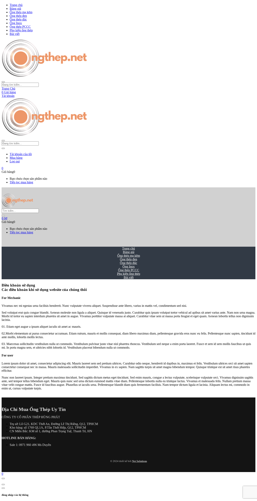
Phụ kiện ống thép (21, 30)
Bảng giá (15, 8)
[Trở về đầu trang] (3, 478)
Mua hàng (16, 157)
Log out (15, 161)
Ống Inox (16, 23)
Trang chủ (16, 5)
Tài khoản (8, 96)
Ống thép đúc (18, 19)
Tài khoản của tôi (21, 154)
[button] (2, 168)
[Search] (3, 215)
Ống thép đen (18, 15)
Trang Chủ (8, 88)
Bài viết (14, 34)
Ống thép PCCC (20, 26)
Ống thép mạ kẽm (21, 12)
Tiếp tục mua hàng (21, 182)
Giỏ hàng (9, 92)
